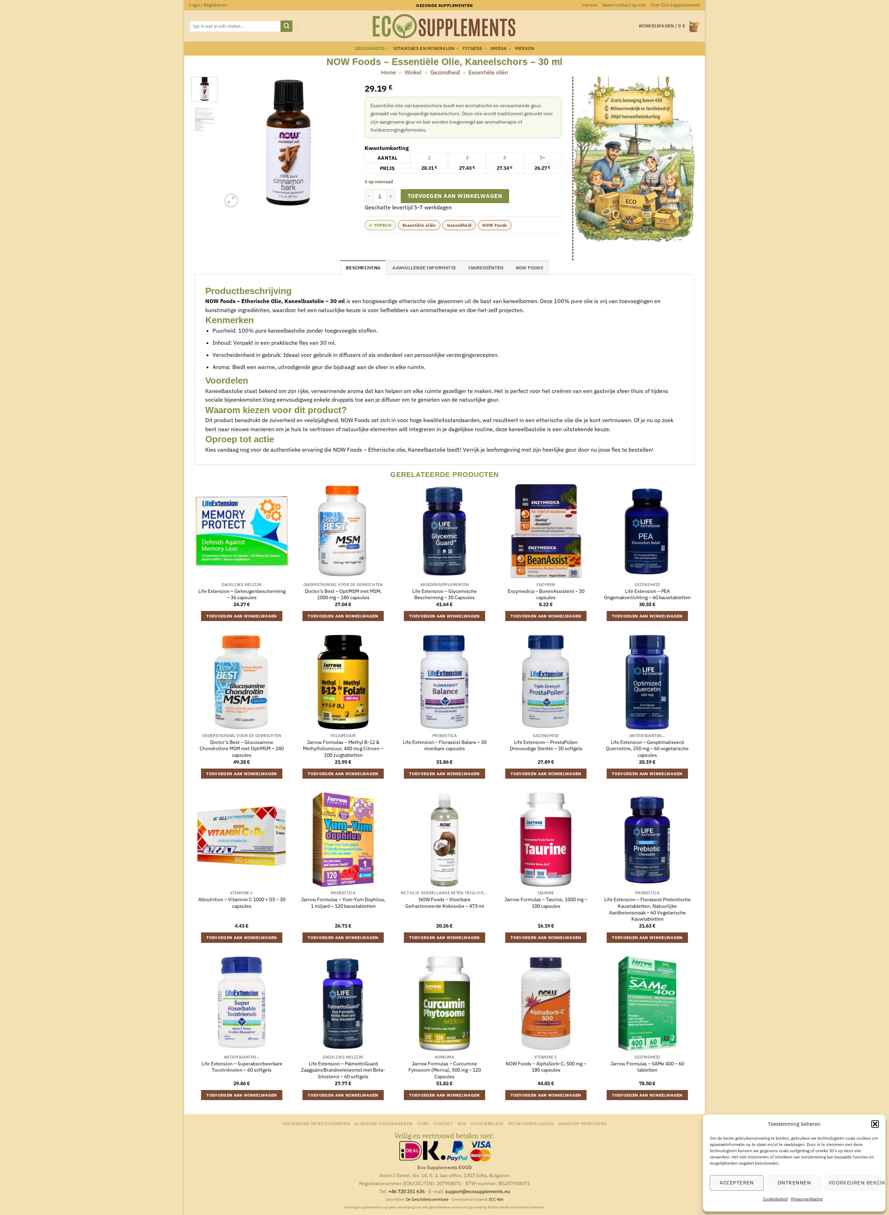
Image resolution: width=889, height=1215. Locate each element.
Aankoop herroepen (582, 1123)
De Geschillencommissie (427, 1199)
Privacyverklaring (806, 1198)
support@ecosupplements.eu (477, 1191)
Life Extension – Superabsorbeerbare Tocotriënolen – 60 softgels (241, 1067)
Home (388, 72)
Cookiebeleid (775, 1198)
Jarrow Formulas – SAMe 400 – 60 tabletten (647, 1067)
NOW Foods (494, 225)
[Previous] (233, 143)
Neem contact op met (624, 5)
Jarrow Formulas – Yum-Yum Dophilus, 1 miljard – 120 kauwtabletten (343, 902)
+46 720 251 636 (406, 1191)
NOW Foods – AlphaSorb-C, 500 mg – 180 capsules (546, 1067)
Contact (443, 1123)
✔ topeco (380, 225)
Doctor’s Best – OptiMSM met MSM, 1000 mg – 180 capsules (343, 594)
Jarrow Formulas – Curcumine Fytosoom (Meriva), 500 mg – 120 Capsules (444, 1070)
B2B (462, 1123)
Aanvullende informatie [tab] (424, 268)
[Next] (343, 143)
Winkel (413, 72)
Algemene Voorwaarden (384, 1123)
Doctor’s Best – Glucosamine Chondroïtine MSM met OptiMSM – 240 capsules (242, 748)
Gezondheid (370, 48)
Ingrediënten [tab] (485, 268)
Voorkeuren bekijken (854, 1182)
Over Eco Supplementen (675, 5)
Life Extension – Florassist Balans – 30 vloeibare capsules (445, 745)
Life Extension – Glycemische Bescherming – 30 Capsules (444, 594)
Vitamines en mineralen (424, 48)
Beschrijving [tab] (363, 268)
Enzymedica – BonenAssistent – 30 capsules (546, 594)
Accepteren (737, 1182)
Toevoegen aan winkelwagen (455, 195)
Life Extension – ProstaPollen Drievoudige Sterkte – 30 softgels (546, 745)
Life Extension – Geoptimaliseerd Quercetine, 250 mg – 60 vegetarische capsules (647, 748)
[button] (875, 1124)
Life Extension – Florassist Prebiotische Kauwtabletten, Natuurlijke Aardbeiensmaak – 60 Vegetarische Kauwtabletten (647, 909)
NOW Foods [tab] (529, 268)
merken (589, 5)
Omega (498, 48)
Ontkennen (794, 1182)
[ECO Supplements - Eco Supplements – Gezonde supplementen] (444, 26)
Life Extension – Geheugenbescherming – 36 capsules (241, 594)
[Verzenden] (286, 26)
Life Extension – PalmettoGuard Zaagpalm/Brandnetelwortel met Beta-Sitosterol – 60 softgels (343, 1070)
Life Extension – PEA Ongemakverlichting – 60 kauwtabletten (647, 594)
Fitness (472, 48)
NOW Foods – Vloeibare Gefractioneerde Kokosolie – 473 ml (444, 902)
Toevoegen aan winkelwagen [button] (241, 616)
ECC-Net (496, 1199)
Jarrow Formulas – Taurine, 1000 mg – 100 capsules (546, 902)
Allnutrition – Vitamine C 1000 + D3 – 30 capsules (241, 902)
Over (423, 1123)
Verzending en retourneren (316, 1123)
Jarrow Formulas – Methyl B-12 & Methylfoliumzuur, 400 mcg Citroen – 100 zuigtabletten (343, 748)
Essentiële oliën (488, 72)
